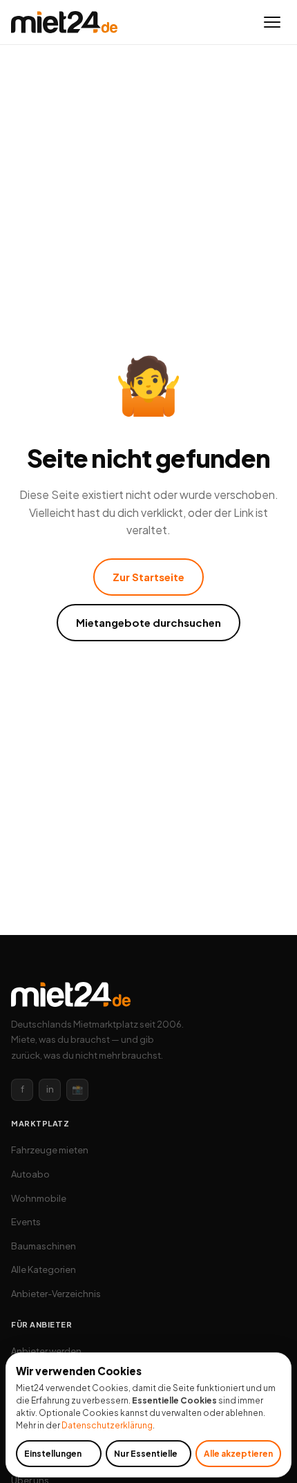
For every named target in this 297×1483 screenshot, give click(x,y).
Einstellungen (53, 1453)
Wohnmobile (38, 1198)
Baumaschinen (43, 1245)
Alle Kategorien (43, 1269)
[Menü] (272, 22)
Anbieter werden (46, 1351)
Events (26, 1221)
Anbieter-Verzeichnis (56, 1293)
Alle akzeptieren (238, 1453)
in (50, 1089)
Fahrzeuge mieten (49, 1149)
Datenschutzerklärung (107, 1425)
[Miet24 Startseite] (64, 22)
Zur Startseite (148, 576)
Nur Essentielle (146, 1453)
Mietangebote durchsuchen (148, 622)
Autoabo (30, 1174)
